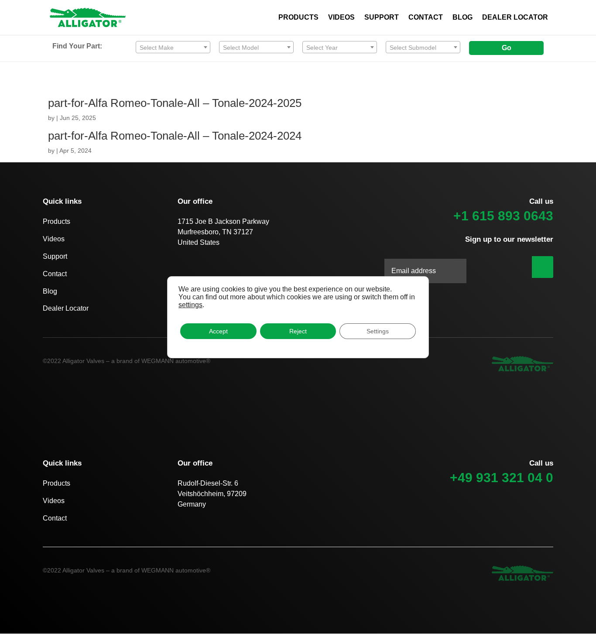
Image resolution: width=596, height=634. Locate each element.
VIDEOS (341, 17)
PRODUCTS (298, 17)
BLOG (462, 17)
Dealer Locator (66, 308)
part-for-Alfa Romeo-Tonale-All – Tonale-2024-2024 (174, 135)
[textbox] (173, 47)
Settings (378, 331)
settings (190, 304)
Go (506, 47)
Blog (50, 291)
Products (56, 221)
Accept (218, 331)
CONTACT (425, 17)
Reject (298, 331)
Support (55, 256)
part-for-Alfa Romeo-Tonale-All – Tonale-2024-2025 (174, 103)
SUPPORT (381, 17)
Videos (54, 239)
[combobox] (173, 47)
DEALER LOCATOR (515, 17)
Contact (55, 274)
